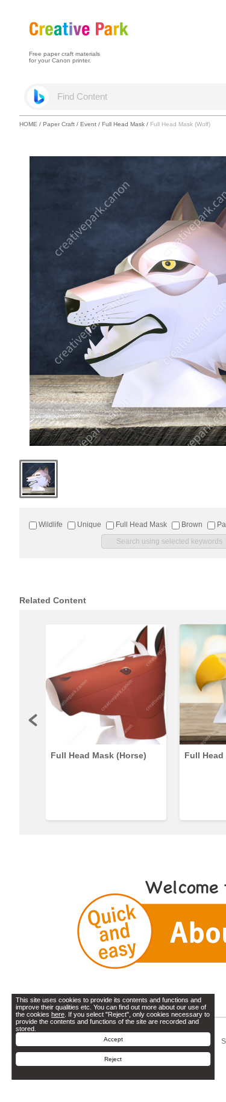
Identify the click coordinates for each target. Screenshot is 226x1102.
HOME (28, 124)
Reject (113, 1059)
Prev (33, 719)
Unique (88, 524)
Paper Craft (59, 124)
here (57, 1014)
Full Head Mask (123, 124)
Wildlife (50, 524)
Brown (191, 524)
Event (88, 124)
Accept (113, 1039)
